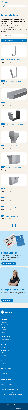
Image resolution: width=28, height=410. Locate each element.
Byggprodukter (5, 350)
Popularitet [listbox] (10, 40)
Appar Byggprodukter (7, 384)
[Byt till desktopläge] (8, 408)
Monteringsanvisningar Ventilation (10, 392)
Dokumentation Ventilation (8, 387)
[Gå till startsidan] (5, 2)
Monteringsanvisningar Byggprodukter (11, 394)
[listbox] (25, 40)
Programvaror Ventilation (8, 368)
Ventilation (4, 347)
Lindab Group (5, 329)
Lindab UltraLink (5, 373)
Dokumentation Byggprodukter (9, 389)
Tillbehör (3, 355)
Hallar (2, 352)
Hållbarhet (4, 327)
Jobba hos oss (5, 322)
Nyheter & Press (5, 324)
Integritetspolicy (5, 336)
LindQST (3, 363)
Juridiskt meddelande (7, 339)
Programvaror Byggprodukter (9, 371)
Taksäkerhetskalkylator (7, 366)
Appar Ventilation (6, 382)
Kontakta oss (4, 332)
